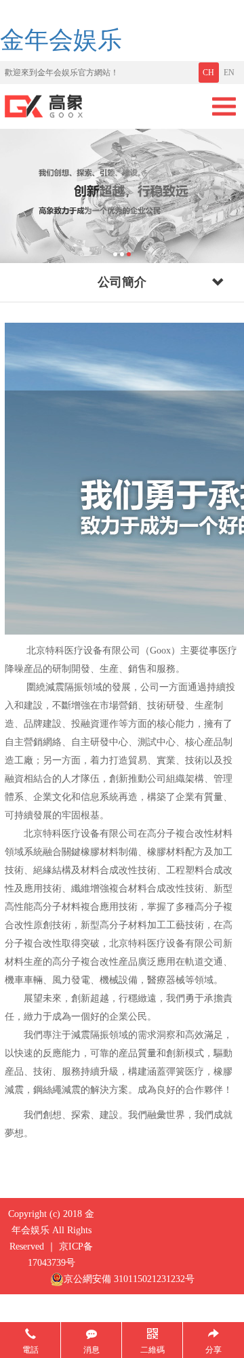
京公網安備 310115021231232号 (129, 1279)
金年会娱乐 (61, 40)
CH (208, 72)
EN (229, 72)
